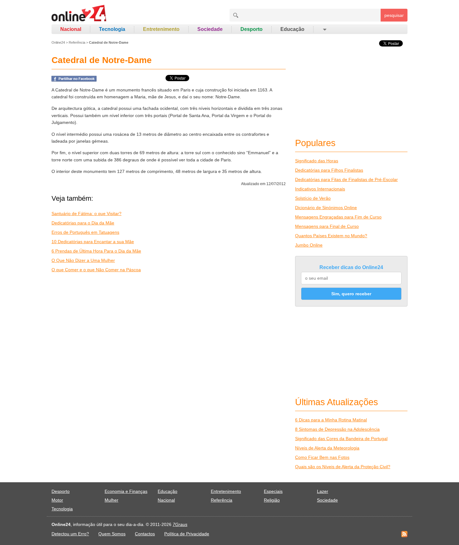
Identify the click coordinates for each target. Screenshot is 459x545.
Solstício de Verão (313, 198)
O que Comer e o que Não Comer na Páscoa (96, 269)
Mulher (111, 500)
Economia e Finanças (126, 491)
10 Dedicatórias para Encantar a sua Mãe (93, 241)
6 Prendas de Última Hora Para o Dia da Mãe (96, 250)
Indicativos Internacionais (320, 188)
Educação (292, 29)
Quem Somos (112, 533)
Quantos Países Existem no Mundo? (331, 235)
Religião (272, 500)
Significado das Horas (316, 160)
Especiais (273, 491)
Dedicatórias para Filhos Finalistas (329, 170)
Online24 (58, 42)
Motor (57, 500)
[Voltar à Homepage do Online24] (79, 14)
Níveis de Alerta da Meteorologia (327, 447)
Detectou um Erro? (70, 533)
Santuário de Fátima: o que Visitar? (86, 213)
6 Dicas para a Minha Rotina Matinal (331, 419)
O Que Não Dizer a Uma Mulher (83, 260)
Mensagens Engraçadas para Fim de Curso (338, 216)
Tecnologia (112, 29)
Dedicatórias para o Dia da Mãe (83, 222)
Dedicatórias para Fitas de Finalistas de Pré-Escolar (346, 179)
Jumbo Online (309, 245)
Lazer (322, 491)
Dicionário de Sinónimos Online (326, 207)
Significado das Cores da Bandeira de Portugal (341, 438)
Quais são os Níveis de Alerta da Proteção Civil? (342, 466)
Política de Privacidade (186, 533)
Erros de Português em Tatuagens (85, 232)
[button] (324, 29)
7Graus (180, 524)
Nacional (70, 29)
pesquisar (394, 15)
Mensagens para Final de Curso (327, 226)
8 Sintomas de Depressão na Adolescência (337, 429)
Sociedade (210, 29)
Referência (77, 42)
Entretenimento (161, 29)
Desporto (251, 29)
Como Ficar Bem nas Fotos (322, 457)
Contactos (145, 533)
